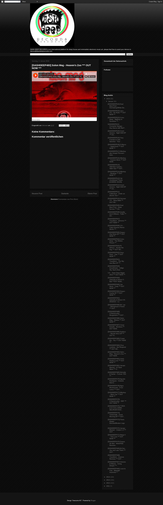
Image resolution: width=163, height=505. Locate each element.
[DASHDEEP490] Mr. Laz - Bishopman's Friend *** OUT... (116, 306)
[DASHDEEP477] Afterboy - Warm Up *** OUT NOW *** (117, 394)
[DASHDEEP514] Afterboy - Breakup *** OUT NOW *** (117, 173)
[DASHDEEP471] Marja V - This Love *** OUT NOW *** (117, 436)
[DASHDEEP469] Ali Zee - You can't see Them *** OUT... (117, 450)
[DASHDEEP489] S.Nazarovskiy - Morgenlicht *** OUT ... (116, 313)
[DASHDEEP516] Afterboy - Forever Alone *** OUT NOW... (117, 160)
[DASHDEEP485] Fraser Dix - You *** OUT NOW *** (117, 340)
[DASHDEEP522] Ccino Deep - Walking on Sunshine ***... (116, 119)
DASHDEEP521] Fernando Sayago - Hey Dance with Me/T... (117, 126)
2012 (108, 483)
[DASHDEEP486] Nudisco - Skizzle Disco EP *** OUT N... (117, 333)
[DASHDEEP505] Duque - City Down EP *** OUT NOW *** (117, 234)
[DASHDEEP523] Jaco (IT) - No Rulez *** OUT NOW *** (117, 112)
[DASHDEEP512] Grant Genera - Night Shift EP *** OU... (117, 187)
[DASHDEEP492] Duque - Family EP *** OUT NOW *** (117, 293)
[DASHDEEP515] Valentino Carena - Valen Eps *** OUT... (115, 166)
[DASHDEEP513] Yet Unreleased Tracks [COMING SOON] (115, 180)
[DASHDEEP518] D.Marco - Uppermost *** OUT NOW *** (117, 146)
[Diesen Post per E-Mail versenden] (60, 125)
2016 (108, 99)
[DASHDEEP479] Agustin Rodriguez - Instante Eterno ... (116, 381)
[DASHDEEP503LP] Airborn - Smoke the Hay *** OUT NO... (116, 247)
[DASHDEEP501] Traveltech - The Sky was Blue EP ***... (116, 261)
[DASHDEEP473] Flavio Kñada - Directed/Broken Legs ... (116, 422)
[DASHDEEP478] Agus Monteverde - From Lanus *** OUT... (116, 387)
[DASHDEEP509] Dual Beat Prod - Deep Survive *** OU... (115, 207)
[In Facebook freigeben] (66, 125)
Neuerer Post (37, 194)
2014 (108, 477)
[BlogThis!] (62, 125)
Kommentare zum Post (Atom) (68, 199)
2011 (108, 486)
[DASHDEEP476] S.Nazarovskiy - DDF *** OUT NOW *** (117, 401)
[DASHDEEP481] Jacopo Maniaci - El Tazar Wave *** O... (116, 367)
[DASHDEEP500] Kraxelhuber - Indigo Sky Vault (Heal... (116, 268)
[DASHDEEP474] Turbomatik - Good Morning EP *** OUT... (116, 414)
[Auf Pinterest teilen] (68, 125)
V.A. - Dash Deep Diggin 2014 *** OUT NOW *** (116, 274)
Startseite (65, 194)
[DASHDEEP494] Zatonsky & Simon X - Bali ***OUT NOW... (116, 279)
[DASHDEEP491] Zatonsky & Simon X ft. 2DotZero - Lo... (116, 300)
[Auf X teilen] (64, 125)
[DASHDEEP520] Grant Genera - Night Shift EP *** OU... (117, 133)
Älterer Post (92, 194)
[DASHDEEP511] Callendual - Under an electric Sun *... (116, 193)
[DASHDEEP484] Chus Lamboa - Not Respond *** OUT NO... (117, 347)
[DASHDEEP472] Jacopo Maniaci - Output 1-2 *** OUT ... (117, 430)
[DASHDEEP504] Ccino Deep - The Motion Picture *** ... (116, 241)
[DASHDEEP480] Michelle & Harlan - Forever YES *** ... (117, 374)
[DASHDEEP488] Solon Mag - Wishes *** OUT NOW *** (116, 320)
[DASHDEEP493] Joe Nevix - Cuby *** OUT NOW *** (116, 286)
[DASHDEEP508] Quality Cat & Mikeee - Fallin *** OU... (117, 214)
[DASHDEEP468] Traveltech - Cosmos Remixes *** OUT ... (116, 457)
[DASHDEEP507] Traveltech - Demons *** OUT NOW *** (117, 220)
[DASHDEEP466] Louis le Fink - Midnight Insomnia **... (117, 470)
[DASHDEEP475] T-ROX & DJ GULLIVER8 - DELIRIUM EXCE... (116, 408)
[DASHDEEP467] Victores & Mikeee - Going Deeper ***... (117, 464)
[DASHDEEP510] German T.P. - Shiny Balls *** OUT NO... (117, 200)
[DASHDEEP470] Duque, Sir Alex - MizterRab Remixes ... (116, 443)
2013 (108, 480)
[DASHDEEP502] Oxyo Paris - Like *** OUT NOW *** (116, 254)
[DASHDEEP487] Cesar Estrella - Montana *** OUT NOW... (116, 327)
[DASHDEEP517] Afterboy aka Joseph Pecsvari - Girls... (117, 153)
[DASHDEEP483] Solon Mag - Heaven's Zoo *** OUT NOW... (117, 354)
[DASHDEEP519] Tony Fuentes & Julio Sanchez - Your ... (115, 139)
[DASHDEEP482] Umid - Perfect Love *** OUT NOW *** (116, 360)
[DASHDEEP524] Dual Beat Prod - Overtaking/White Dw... (116, 106)
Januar (111, 101)
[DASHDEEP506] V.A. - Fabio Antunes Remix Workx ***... (116, 227)
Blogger (93, 500)
